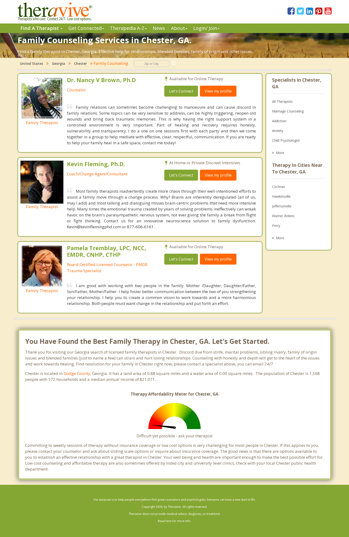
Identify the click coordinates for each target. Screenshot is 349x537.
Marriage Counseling (288, 111)
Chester (80, 63)
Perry (276, 225)
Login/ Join (205, 28)
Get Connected (85, 28)
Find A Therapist (40, 28)
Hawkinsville (281, 196)
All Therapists (282, 101)
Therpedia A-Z (127, 28)
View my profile (218, 91)
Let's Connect (181, 91)
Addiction (279, 121)
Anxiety (277, 130)
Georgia (58, 63)
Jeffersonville (282, 206)
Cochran (278, 186)
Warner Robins (283, 216)
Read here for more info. (174, 521)
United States (31, 63)
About (178, 28)
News (159, 28)
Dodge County (77, 373)
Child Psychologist (286, 140)
